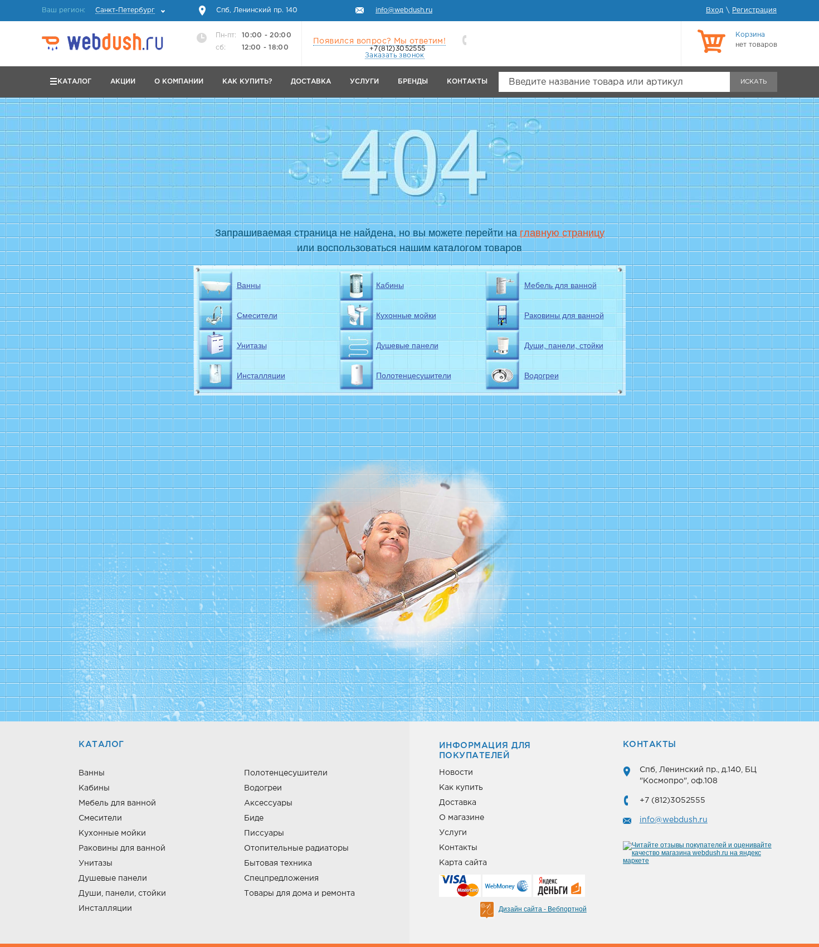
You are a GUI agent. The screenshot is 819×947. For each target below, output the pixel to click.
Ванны (249, 285)
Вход (714, 10)
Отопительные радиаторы (296, 848)
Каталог (74, 82)
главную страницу (562, 232)
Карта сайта (463, 863)
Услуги (364, 82)
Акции (122, 82)
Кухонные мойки (406, 315)
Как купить (461, 787)
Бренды (413, 82)
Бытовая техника (278, 863)
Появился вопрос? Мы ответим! (379, 41)
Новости (456, 772)
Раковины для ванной (564, 315)
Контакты (467, 82)
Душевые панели (407, 345)
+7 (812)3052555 (672, 800)
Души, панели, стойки (563, 345)
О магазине (461, 817)
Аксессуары (268, 803)
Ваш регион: (98, 10)
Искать (753, 82)
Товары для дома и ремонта (299, 893)
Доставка (311, 82)
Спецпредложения (281, 878)
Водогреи (541, 375)
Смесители (257, 315)
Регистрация (754, 10)
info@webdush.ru (674, 820)
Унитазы (252, 345)
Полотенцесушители (413, 375)
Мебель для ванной (560, 285)
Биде (254, 818)
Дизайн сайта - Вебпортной (543, 909)
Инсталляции (261, 375)
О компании (178, 82)
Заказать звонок (395, 55)
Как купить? (247, 82)
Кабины (390, 285)
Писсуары (264, 833)
